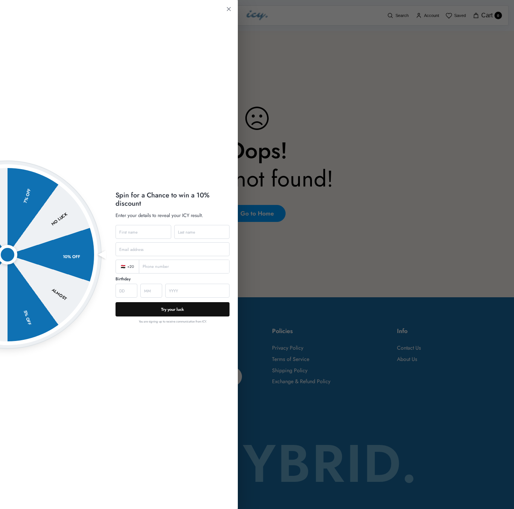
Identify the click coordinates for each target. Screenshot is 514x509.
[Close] (257, 254)
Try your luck (172, 309)
